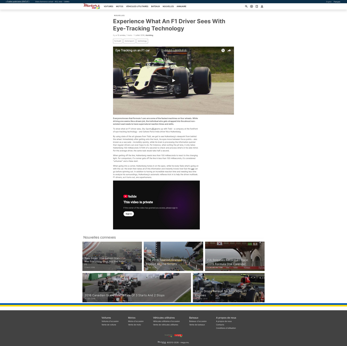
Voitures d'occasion (110, 321)
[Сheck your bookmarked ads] (256, 6)
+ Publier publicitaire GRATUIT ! (18, 1)
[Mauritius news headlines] (178, 335)
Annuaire (181, 6)
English (329, 2)
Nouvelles (168, 6)
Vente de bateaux (197, 324)
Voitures (108, 6)
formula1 (117, 41)
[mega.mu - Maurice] (161, 342)
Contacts (220, 324)
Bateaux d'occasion (198, 321)
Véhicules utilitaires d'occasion (166, 321)
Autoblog (149, 35)
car (192, 168)
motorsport (129, 41)
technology (142, 41)
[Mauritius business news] (168, 335)
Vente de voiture (109, 324)
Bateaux (155, 6)
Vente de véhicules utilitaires (165, 324)
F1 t (153, 129)
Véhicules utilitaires (137, 6)
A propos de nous (226, 317)
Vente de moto (134, 324)
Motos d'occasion (136, 321)
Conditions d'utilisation (226, 328)
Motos (119, 6)
